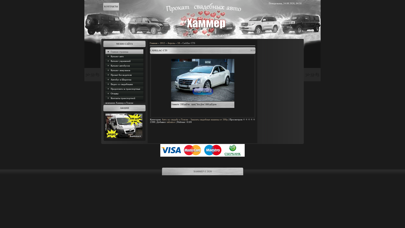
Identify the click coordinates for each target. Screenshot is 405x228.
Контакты (111, 6)
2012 (162, 43)
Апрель (171, 43)
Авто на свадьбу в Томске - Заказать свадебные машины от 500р (195, 119)
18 (178, 43)
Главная (153, 43)
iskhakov (171, 122)
